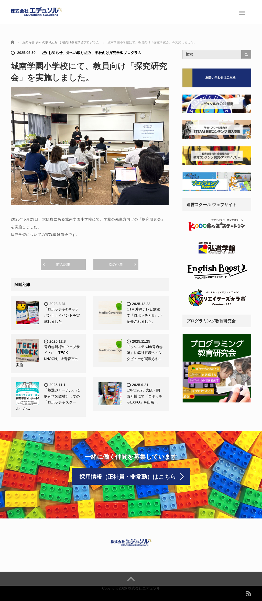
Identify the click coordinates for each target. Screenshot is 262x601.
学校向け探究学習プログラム (118, 53)
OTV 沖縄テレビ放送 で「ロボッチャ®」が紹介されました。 (144, 315)
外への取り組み (78, 53)
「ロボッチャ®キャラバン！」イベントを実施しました (62, 315)
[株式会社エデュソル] (36, 11)
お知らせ (55, 53)
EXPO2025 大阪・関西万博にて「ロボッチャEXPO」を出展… (144, 396)
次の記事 (116, 264)
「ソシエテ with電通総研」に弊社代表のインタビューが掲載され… (145, 353)
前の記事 (63, 264)
